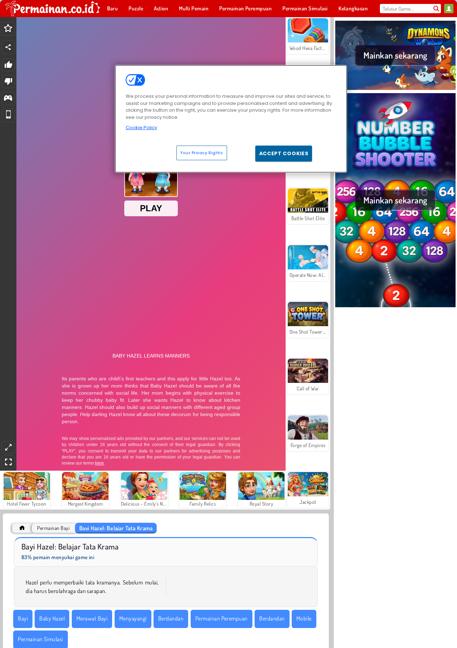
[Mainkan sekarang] (395, 88)
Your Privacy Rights (201, 152)
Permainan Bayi (53, 528)
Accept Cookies (283, 153)
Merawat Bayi (92, 618)
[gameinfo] (8, 99)
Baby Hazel (52, 618)
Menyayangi (133, 618)
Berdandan (171, 618)
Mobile (304, 618)
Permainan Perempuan (221, 618)
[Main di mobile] (8, 115)
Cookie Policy (141, 127)
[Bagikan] (8, 47)
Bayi (23, 618)
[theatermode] (8, 447)
